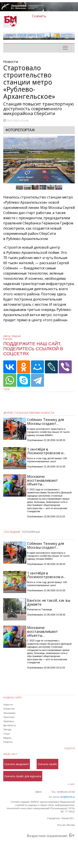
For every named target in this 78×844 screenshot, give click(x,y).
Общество (9, 708)
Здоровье (8, 721)
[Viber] (65, 366)
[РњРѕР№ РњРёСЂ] (37, 366)
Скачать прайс (47, 764)
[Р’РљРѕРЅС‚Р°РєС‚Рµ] (9, 366)
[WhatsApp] (9, 380)
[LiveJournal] (51, 366)
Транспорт (9, 717)
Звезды (7, 729)
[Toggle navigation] (65, 47)
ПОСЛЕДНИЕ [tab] (12, 532)
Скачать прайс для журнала (22, 776)
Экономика (9, 713)
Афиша (7, 738)
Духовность (9, 725)
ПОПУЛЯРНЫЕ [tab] (31, 532)
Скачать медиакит (16, 764)
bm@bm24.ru (67, 797)
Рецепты (8, 742)
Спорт (6, 733)
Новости (8, 704)
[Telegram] (37, 380)
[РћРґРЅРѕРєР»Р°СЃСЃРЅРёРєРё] (23, 366)
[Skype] (23, 380)
